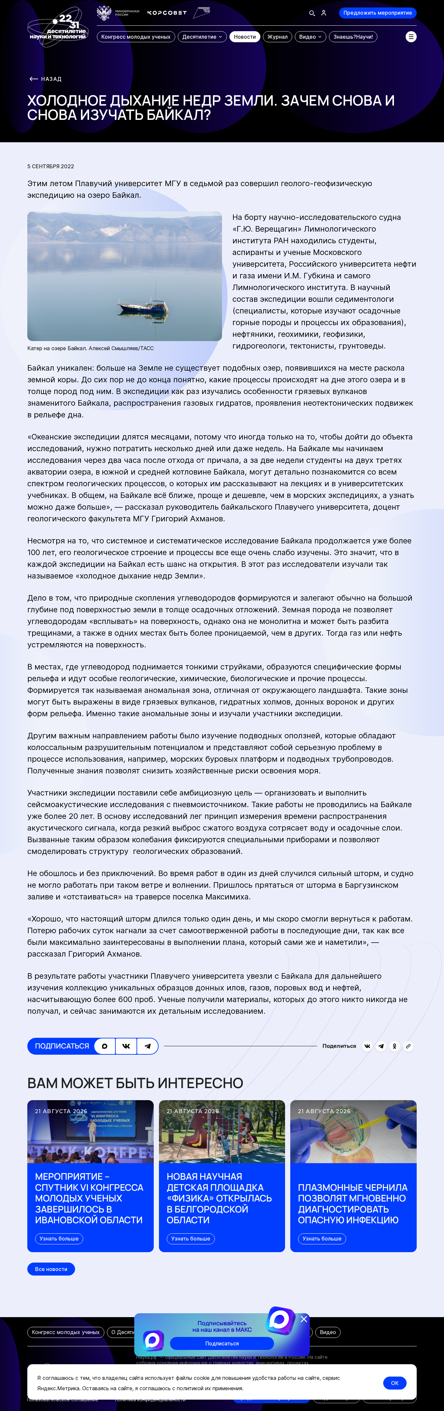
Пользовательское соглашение (62, 1399)
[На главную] (58, 24)
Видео (328, 1332)
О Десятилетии (130, 1332)
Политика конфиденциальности (150, 1399)
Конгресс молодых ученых (66, 1332)
